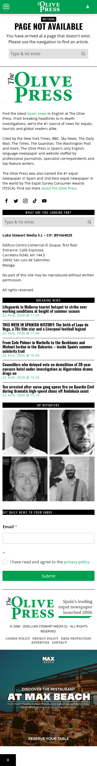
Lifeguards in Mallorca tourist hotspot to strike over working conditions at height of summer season (44, 309)
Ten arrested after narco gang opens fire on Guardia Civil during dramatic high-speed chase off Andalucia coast (48, 389)
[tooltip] (6, 201)
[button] (83, 54)
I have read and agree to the (49, 562)
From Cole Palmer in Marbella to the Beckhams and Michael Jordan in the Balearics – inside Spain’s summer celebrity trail (47, 347)
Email (10, 527)
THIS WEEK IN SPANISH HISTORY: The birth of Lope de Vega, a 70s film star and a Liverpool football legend (45, 327)
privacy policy (76, 562)
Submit (48, 576)
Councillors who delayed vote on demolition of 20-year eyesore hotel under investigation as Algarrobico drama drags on (47, 369)
